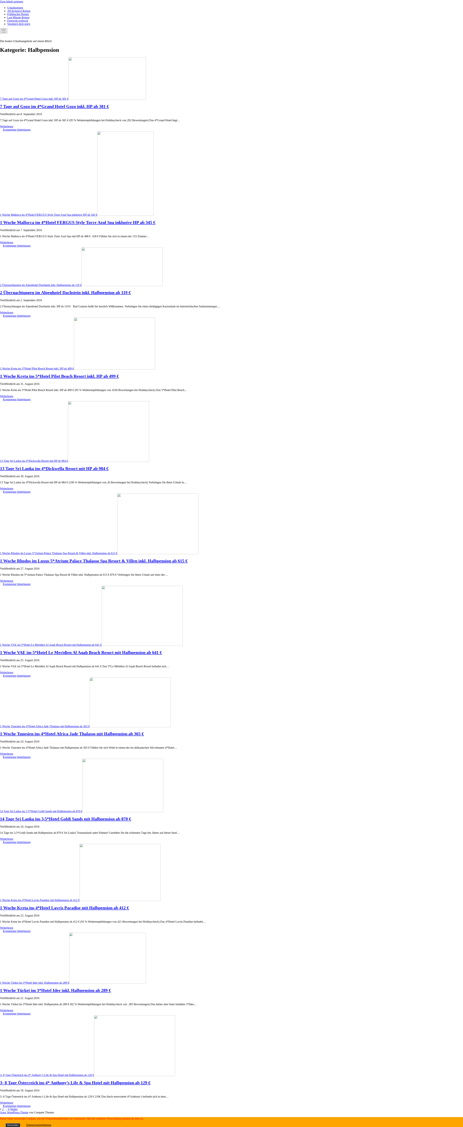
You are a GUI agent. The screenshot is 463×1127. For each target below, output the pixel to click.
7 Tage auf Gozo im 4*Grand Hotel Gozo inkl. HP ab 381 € (34, 98)
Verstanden (13, 1125)
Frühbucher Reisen (18, 14)
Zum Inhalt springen (11, 1)
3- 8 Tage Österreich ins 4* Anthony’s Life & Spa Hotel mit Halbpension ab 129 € (47, 1075)
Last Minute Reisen (18, 17)
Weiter (14, 1109)
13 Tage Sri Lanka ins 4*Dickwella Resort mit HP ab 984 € (34, 460)
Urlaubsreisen (15, 7)
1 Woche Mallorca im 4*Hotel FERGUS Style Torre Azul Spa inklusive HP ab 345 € (48, 214)
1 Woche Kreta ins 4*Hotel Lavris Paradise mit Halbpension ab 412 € (40, 900)
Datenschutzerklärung (38, 1124)
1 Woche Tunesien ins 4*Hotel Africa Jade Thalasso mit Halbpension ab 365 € (45, 726)
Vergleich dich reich (18, 23)
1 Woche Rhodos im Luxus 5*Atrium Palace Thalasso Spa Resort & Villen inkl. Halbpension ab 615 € (58, 553)
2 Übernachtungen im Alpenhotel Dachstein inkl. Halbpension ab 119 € (41, 285)
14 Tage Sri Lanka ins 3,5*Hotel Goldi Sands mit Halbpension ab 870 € (41, 811)
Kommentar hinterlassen (17, 129)
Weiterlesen (6, 126)
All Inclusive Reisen (18, 10)
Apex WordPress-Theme (14, 1112)
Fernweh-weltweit (17, 20)
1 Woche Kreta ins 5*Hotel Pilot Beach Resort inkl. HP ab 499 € (37, 368)
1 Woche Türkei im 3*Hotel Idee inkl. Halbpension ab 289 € (34, 982)
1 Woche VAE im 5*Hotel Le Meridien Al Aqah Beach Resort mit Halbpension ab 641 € (51, 644)
